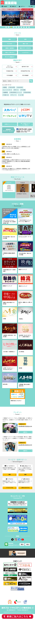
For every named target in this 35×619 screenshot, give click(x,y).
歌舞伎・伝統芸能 (10, 48)
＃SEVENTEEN (27, 92)
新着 (3, 144)
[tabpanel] (17, 17)
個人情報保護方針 (11, 610)
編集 (10, 474)
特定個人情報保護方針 (22, 610)
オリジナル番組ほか (9, 57)
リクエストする (9, 487)
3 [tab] (11, 27)
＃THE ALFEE (11, 87)
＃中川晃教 (22, 89)
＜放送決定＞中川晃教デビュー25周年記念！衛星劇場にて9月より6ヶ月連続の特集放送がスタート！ (16, 169)
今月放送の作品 (9, 71)
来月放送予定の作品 (25, 71)
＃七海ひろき (6, 95)
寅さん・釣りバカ (10, 52)
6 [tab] (19, 27)
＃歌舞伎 (5, 87)
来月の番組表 (25, 75)
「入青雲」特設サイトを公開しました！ (11, 154)
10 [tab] (29, 27)
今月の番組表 (10, 75)
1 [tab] (6, 27)
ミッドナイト (25, 52)
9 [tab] (26, 27)
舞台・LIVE (25, 43)
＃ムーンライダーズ (7, 89)
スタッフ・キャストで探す (9, 66)
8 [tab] (24, 27)
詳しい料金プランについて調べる (25, 124)
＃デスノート (13, 95)
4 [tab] (14, 27)
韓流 (25, 39)
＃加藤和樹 (5, 92)
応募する (25, 432)
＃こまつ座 (20, 95)
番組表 (5, 6)
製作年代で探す (25, 66)
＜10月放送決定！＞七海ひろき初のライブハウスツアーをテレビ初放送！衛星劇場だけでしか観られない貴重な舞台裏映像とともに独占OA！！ (16, 161)
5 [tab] (16, 27)
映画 (10, 39)
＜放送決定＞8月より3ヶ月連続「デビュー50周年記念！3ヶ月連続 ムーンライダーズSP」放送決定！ (16, 147)
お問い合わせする (25, 487)
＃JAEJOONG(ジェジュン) (15, 92)
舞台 (27, 544)
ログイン (22, 6)
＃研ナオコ (16, 89)
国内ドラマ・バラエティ (25, 48)
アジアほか (9, 43)
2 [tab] (8, 27)
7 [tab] (21, 27)
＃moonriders (20, 87)
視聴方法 (14, 6)
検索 (31, 6)
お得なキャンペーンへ (10, 124)
